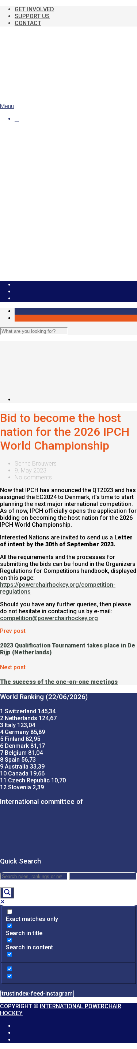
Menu (7, 106)
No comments (33, 477)
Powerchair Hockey (40, 138)
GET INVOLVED (34, 9)
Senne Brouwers (36, 463)
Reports (39, 221)
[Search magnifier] (7, 892)
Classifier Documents (71, 249)
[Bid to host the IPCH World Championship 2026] (76, 399)
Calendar (26, 262)
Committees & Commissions (66, 172)
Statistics (41, 255)
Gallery (23, 269)
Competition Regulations (60, 193)
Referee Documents (69, 235)
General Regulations (54, 186)
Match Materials (49, 200)
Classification (46, 214)
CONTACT (28, 23)
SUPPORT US (32, 16)
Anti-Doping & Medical (57, 207)
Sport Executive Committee (64, 166)
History (38, 152)
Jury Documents (65, 242)
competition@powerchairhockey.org (49, 618)
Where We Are (47, 145)
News (22, 131)
